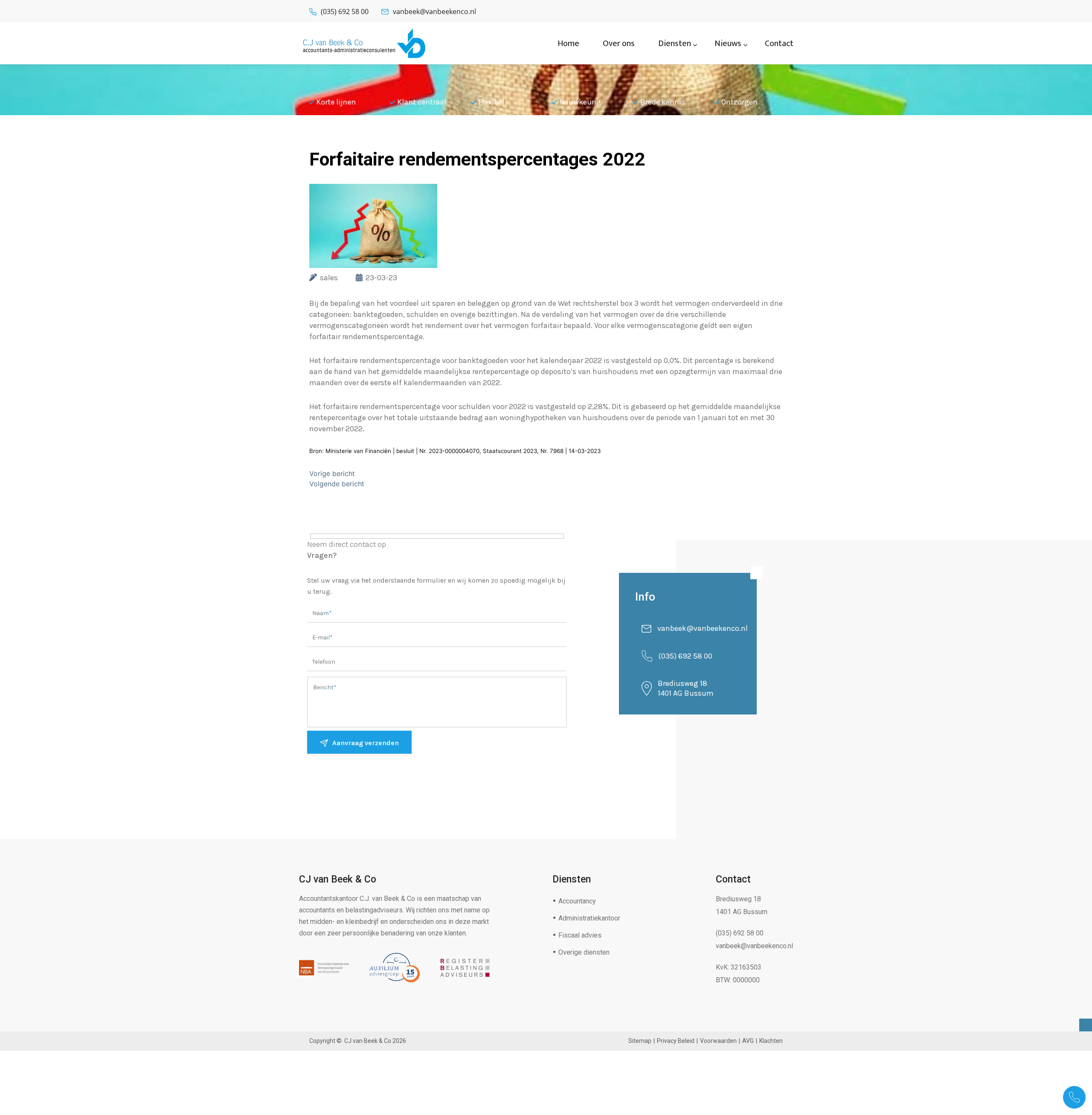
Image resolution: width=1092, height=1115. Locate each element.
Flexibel (411, 102)
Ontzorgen (659, 102)
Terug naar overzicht (370, 138)
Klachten (771, 1040)
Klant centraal (341, 102)
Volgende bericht (336, 483)
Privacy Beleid (675, 1040)
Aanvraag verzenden (365, 743)
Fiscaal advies (579, 935)
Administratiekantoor (589, 918)
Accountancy (577, 901)
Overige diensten (584, 952)
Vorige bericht (332, 473)
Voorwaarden (718, 1040)
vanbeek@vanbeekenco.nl (434, 11)
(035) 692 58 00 (345, 11)
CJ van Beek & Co (367, 1040)
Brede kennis (582, 102)
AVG (748, 1040)
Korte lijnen (742, 102)
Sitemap (639, 1040)
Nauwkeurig (500, 102)
